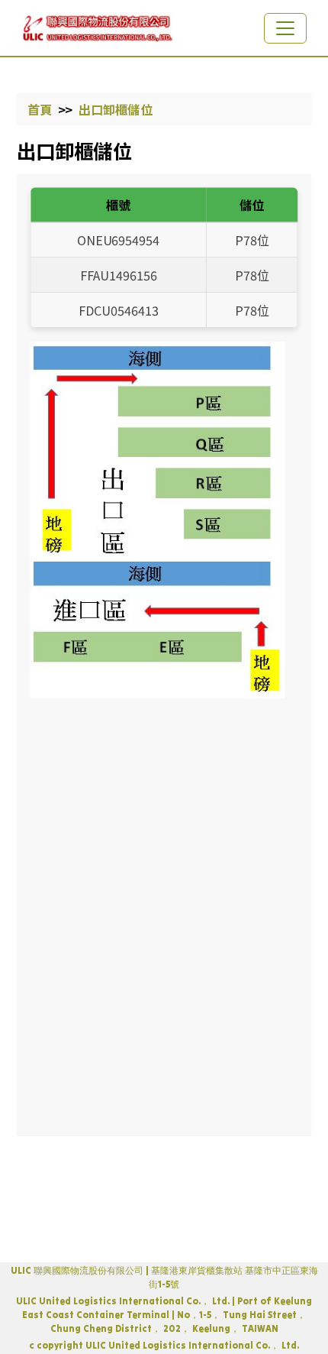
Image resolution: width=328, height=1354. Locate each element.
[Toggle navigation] (285, 28)
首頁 (39, 109)
